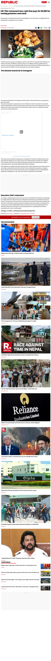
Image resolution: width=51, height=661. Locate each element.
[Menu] (48, 2)
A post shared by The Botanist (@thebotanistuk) (21, 156)
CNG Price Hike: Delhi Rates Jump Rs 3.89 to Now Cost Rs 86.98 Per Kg (20, 572)
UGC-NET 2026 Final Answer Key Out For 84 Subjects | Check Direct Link (19, 389)
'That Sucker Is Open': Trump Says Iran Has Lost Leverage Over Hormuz (19, 456)
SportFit (2, 255)
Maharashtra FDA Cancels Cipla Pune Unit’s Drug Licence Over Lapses (18, 490)
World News (4, 27)
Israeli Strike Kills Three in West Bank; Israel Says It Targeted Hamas (18, 287)
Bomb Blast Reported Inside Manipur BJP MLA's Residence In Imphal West (19, 524)
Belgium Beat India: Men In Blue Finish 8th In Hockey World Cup (17, 253)
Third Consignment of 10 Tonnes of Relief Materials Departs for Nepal (18, 321)
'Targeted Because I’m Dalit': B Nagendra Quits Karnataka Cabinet (18, 558)
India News (3, 492)
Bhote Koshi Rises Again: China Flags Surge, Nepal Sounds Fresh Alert (20, 579)
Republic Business (5, 424)
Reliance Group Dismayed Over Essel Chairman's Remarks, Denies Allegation (20, 423)
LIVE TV (44, 2)
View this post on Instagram (8, 135)
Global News (3, 581)
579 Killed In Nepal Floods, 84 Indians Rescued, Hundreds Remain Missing (19, 355)
